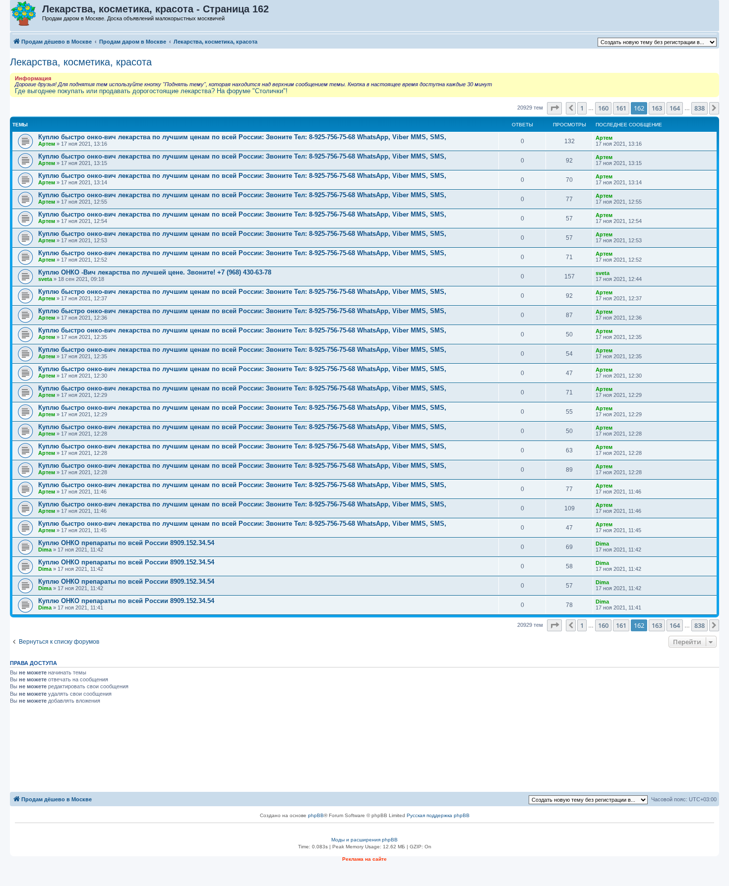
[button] (554, 108)
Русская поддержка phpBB (438, 815)
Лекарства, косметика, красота (81, 61)
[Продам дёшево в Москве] (26, 14)
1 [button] (582, 108)
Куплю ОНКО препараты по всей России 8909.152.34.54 (126, 543)
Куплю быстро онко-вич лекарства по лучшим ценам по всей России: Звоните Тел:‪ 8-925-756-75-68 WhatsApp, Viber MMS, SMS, (242, 137)
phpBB (316, 815)
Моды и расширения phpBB (364, 839)
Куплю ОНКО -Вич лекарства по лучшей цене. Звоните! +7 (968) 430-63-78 (154, 272)
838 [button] (699, 108)
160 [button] (603, 108)
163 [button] (657, 108)
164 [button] (674, 108)
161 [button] (621, 108)
